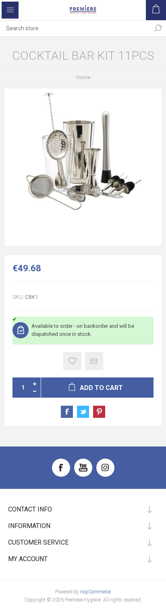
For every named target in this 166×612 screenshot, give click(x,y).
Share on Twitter (83, 412)
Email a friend (94, 361)
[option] (83, 167)
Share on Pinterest (99, 412)
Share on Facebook (67, 412)
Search (158, 28)
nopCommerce (95, 592)
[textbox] (75, 28)
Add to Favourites (72, 361)
